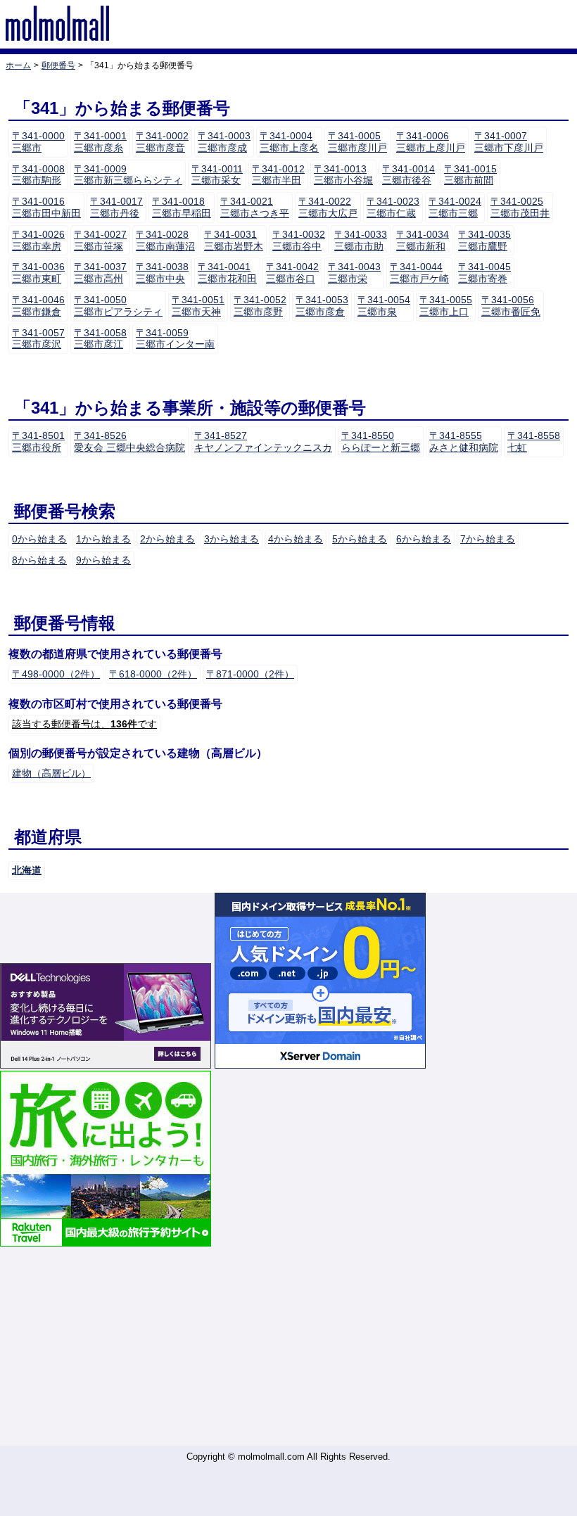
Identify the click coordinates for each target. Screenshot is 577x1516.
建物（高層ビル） (51, 773)
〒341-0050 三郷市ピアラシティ (118, 305)
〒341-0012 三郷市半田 (278, 174)
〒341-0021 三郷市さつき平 (254, 207)
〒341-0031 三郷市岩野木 (233, 240)
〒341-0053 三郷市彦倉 (322, 305)
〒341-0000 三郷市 (38, 141)
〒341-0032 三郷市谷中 (298, 240)
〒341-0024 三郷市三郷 (455, 207)
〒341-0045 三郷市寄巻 (484, 272)
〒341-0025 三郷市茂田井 (520, 207)
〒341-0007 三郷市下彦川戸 (508, 141)
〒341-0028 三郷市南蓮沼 (165, 240)
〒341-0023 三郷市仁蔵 (393, 207)
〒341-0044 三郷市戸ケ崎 (419, 272)
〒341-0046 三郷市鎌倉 (38, 305)
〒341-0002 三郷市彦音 (162, 141)
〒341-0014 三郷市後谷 (408, 174)
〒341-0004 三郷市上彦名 (289, 141)
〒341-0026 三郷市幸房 (38, 240)
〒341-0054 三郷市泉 (383, 305)
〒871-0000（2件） (250, 674)
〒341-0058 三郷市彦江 (100, 338)
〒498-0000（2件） (56, 674)
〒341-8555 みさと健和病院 (463, 441)
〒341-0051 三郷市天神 (198, 305)
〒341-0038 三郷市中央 (162, 272)
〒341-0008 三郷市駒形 (38, 174)
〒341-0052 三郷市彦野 (260, 305)
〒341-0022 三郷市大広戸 (327, 207)
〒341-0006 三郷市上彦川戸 (430, 141)
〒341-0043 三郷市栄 (354, 272)
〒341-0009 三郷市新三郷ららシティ (128, 174)
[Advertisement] (288, 1347)
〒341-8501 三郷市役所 (38, 441)
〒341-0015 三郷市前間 (470, 174)
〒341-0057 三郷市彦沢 (38, 338)
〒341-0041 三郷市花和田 (227, 272)
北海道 (27, 870)
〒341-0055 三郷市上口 (445, 305)
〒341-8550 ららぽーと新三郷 (380, 441)
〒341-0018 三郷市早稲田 (181, 207)
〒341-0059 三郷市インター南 (175, 338)
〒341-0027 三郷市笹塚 (100, 240)
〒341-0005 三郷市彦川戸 (357, 141)
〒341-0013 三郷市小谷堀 (343, 174)
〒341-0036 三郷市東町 (38, 272)
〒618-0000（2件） (153, 674)
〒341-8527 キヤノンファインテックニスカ (263, 441)
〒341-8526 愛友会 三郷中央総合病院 (129, 441)
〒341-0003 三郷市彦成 (224, 141)
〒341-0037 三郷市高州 (100, 272)
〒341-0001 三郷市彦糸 (100, 141)
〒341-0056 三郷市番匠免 (510, 305)
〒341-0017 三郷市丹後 (116, 207)
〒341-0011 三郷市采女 (217, 174)
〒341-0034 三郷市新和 (422, 240)
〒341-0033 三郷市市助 (360, 240)
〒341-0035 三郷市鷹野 (484, 240)
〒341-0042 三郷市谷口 (292, 272)
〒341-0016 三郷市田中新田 (46, 207)
